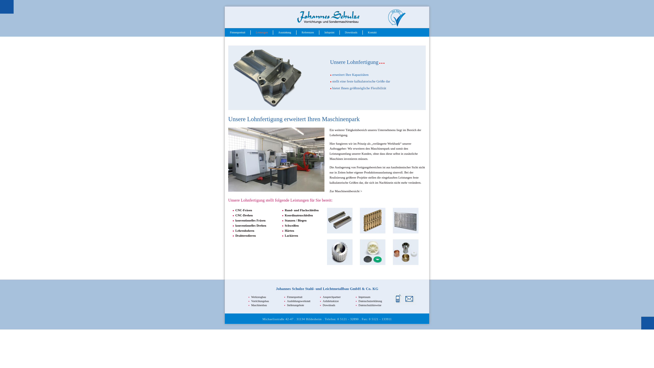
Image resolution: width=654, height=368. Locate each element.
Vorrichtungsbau (260, 301)
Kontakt (372, 32)
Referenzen (308, 32)
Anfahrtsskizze (331, 301)
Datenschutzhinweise (370, 305)
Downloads (351, 32)
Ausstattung (284, 32)
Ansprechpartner (332, 297)
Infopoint (329, 32)
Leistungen (262, 32)
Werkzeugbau (258, 297)
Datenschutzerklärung (370, 301)
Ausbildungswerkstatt (298, 301)
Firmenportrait (237, 32)
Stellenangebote (295, 305)
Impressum (364, 297)
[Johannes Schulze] (327, 17)
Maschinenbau (259, 305)
